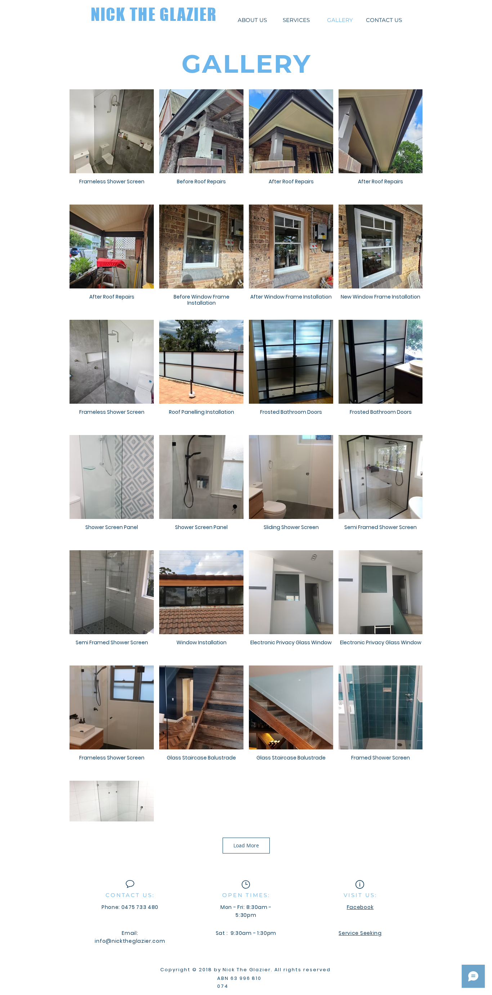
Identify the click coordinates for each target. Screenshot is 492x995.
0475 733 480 (139, 907)
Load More (246, 845)
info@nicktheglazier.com (130, 941)
